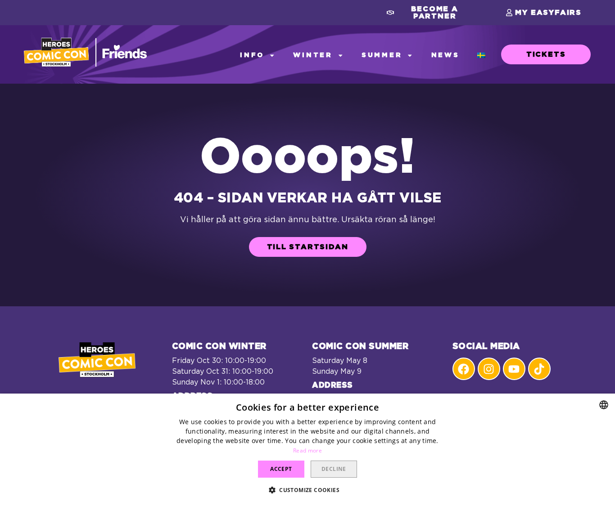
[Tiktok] (539, 369)
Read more (307, 450)
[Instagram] (489, 369)
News (445, 55)
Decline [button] (333, 469)
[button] (430, 12)
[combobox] (603, 404)
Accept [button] (281, 469)
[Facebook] (463, 369)
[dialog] (307, 450)
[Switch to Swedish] (481, 55)
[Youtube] (514, 369)
